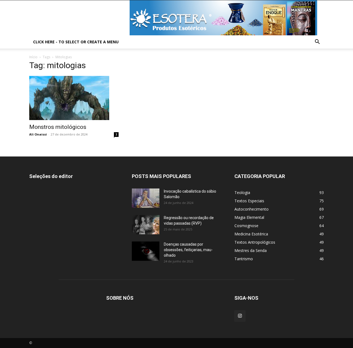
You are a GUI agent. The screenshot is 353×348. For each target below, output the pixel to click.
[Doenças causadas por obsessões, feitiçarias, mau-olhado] (145, 251)
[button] (317, 42)
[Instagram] (239, 316)
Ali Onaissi (38, 134)
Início (33, 57)
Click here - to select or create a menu (76, 41)
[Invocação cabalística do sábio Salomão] (145, 198)
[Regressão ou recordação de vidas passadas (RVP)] (145, 224)
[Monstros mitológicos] (74, 98)
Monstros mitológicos (57, 127)
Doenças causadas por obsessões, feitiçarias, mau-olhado (188, 249)
